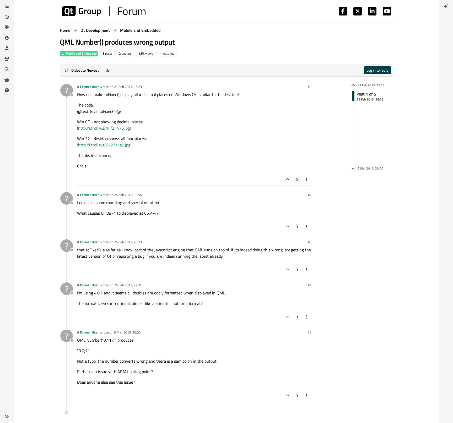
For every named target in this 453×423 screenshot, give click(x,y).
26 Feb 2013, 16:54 (128, 194)
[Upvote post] (287, 179)
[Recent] (7, 17)
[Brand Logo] (103, 11)
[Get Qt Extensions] (7, 80)
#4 (309, 285)
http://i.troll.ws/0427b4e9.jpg (104, 145)
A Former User (88, 86)
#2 (309, 194)
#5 (309, 332)
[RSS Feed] (107, 70)
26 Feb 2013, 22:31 (128, 285)
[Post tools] (307, 179)
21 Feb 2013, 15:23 (128, 86)
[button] (7, 417)
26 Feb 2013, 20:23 (128, 242)
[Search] (7, 69)
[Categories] (7, 6)
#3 (309, 242)
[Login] (446, 6)
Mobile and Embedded (81, 53)
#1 (309, 86)
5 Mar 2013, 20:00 (127, 332)
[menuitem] (446, 6)
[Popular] (7, 38)
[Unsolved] (7, 90)
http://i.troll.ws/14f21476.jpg (104, 128)
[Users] (7, 48)
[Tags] (7, 27)
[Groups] (7, 59)
